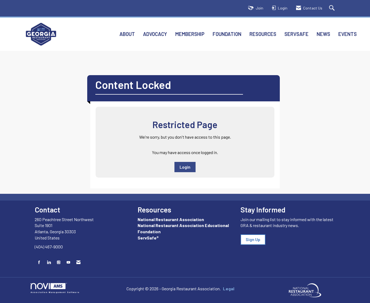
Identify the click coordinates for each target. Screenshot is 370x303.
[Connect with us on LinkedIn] (48, 262)
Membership (190, 34)
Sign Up (253, 239)
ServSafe (296, 34)
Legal (228, 288)
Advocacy (155, 34)
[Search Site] (332, 8)
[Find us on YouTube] (68, 262)
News (323, 34)
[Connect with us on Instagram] (58, 262)
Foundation (227, 34)
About (127, 34)
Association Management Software (55, 292)
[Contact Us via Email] (78, 262)
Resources (262, 34)
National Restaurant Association (171, 219)
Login (185, 166)
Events (347, 34)
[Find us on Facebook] (39, 262)
